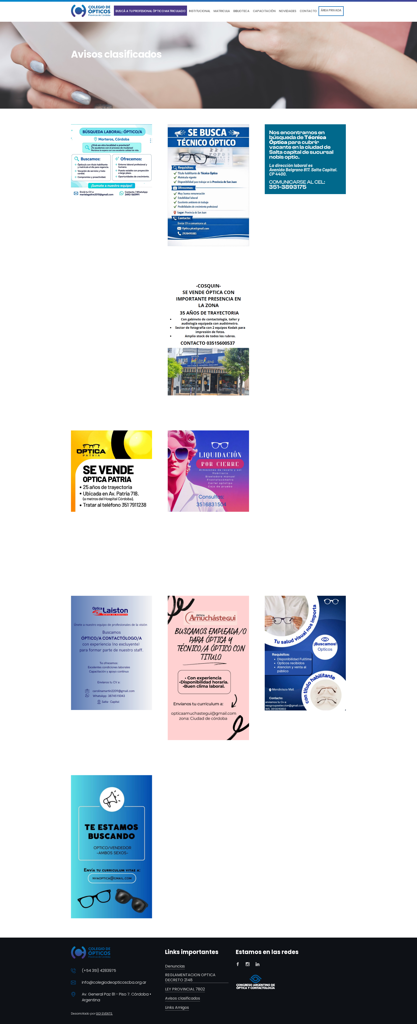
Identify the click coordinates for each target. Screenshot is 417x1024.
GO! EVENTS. (104, 1013)
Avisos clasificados (182, 998)
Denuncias (175, 966)
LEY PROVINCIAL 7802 (185, 989)
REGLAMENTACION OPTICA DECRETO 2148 (190, 978)
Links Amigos (177, 1007)
